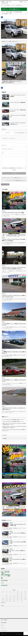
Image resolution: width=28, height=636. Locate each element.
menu (25, 1)
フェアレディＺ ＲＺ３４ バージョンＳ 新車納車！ (17, 96)
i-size (10, 13)
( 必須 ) (4, 145)
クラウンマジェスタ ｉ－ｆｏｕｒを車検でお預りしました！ (12, 177)
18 (2, 599)
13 (10, 597)
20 (10, 599)
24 (25, 599)
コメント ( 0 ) (7, 132)
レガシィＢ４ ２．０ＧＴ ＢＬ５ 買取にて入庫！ (17, 551)
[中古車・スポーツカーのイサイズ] (6, 2)
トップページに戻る (5, 184)
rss (20, 1)
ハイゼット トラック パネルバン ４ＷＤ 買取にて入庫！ (18, 542)
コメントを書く (5, 13)
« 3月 (2, 602)
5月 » (4, 602)
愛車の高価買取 (3, 622)
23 (21, 599)
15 (17, 597)
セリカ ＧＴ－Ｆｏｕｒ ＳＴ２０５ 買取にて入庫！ (18, 533)
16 (21, 597)
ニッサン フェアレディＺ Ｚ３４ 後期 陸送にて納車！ (11, 419)
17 (25, 597)
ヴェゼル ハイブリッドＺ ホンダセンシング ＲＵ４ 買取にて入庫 (18, 525)
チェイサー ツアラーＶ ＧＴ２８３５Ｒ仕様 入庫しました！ (17, 123)
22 (17, 599)
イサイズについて (4, 630)
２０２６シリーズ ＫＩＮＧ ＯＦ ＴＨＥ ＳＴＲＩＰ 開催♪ (13, 212)
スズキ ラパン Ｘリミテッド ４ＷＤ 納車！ (17, 116)
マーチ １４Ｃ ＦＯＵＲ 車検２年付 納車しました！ (18, 110)
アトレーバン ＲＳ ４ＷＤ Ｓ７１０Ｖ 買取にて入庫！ (18, 560)
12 (6, 597)
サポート (2, 625)
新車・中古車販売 (7, 5)
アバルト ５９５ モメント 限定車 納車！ (18, 102)
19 (6, 599)
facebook (22, 1)
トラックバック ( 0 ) (20, 132)
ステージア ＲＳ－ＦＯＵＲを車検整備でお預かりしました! (15, 180)
